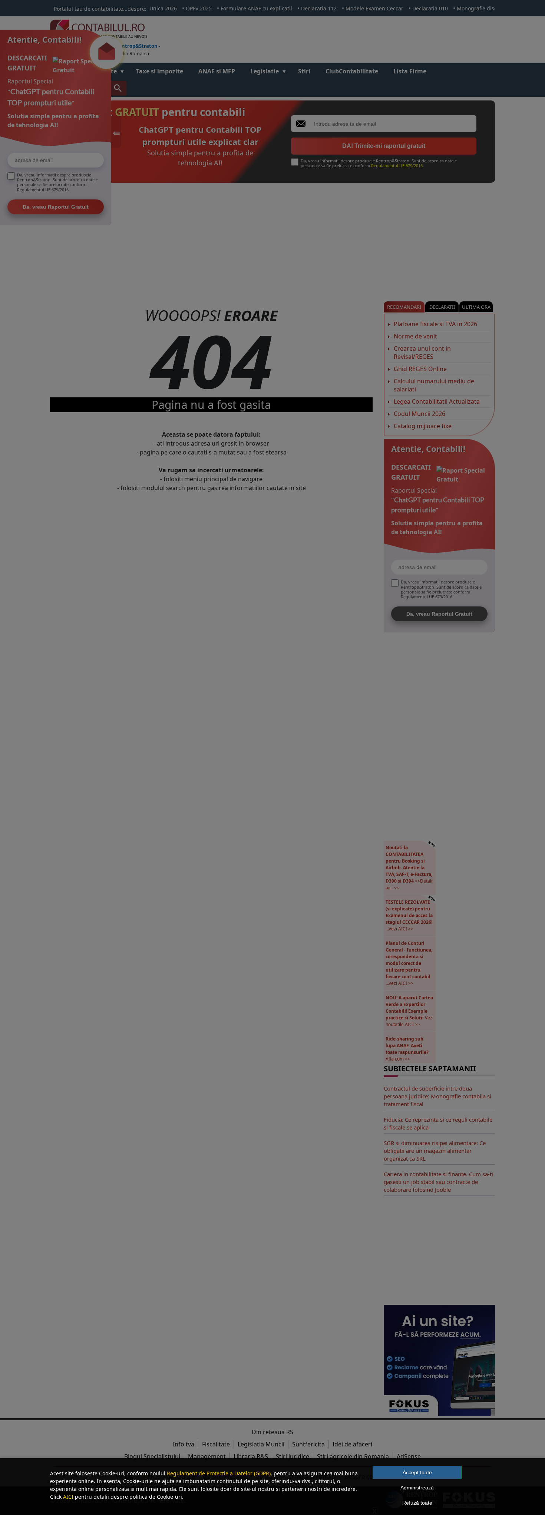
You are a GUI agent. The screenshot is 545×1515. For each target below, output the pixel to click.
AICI (68, 1496)
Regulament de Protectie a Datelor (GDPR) (219, 1473)
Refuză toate (417, 1503)
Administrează (417, 1488)
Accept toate (417, 1472)
